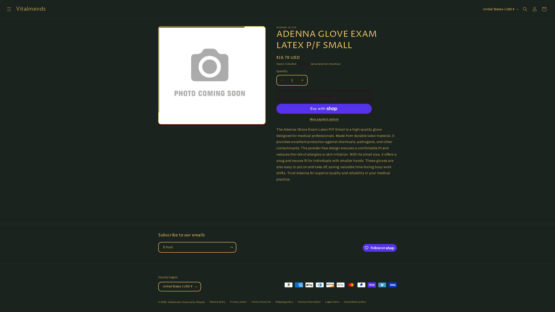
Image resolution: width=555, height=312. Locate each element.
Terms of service (261, 302)
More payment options (324, 119)
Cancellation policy (355, 302)
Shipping (304, 63)
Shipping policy (284, 302)
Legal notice (332, 302)
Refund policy (218, 302)
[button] (9, 9)
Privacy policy (238, 302)
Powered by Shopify (193, 302)
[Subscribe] (231, 247)
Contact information (309, 302)
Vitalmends (174, 302)
